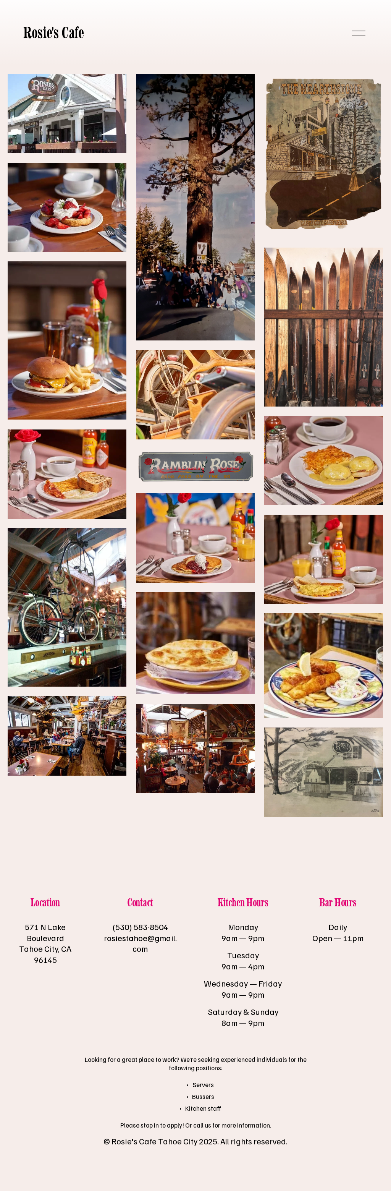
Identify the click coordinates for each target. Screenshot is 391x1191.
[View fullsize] (67, 113)
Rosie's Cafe (53, 32)
